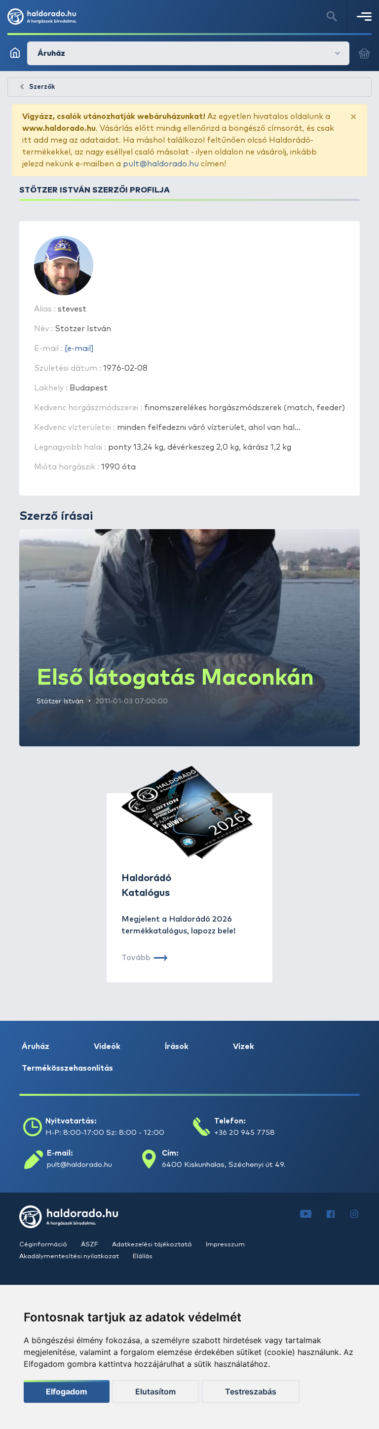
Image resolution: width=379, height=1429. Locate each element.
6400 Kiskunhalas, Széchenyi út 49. (224, 1164)
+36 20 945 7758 (244, 1132)
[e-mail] (79, 348)
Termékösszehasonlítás (67, 1068)
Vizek (243, 1046)
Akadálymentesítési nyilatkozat (69, 1256)
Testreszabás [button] (250, 1391)
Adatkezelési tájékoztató (152, 1244)
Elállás (142, 1256)
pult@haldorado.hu (161, 164)
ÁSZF (90, 1244)
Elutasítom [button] (155, 1391)
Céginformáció (44, 1244)
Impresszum (225, 1244)
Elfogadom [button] (66, 1391)
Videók (107, 1046)
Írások (177, 1046)
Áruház (35, 1046)
